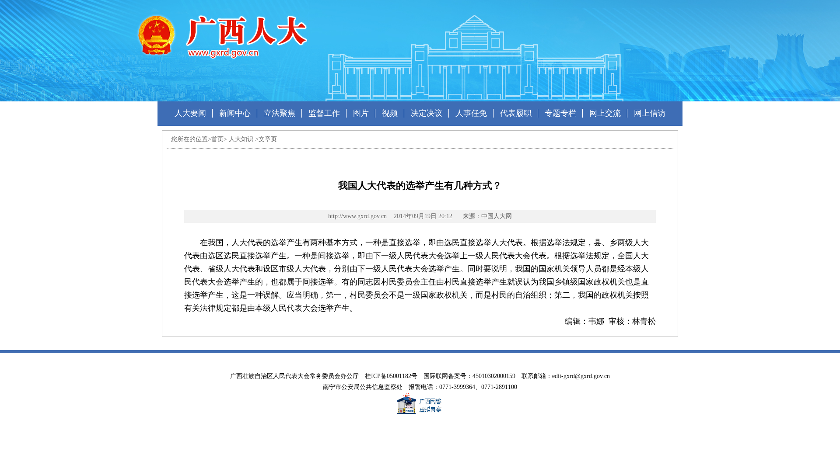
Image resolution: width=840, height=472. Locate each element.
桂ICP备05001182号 (391, 376)
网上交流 (605, 113)
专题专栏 (560, 113)
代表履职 (516, 113)
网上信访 (649, 113)
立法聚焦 (279, 113)
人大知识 (241, 139)
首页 (217, 139)
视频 (390, 113)
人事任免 (471, 113)
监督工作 (324, 113)
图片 (361, 113)
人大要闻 (190, 113)
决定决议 (426, 113)
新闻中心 (235, 113)
